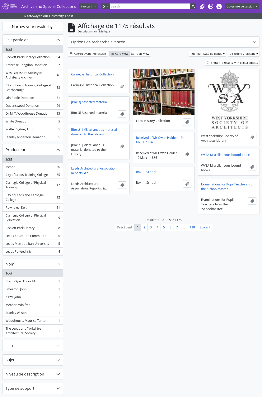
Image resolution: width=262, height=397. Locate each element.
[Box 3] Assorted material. (89, 102)
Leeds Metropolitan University (32, 245)
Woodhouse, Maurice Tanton (32, 321)
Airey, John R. (32, 298)
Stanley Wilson (32, 314)
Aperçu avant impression (89, 53)
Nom (10, 264)
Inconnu (32, 168)
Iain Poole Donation (32, 99)
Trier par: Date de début (206, 53)
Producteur (16, 149)
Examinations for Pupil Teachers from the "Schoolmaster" (228, 186)
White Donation (32, 122)
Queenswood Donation (32, 106)
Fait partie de (17, 39)
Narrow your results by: (33, 26)
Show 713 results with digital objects (234, 63)
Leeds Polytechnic (32, 252)
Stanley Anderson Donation (32, 138)
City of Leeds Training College (32, 176)
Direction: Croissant (243, 53)
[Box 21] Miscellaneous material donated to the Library (94, 131)
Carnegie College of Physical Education (32, 217)
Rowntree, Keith (32, 208)
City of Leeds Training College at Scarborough (32, 87)
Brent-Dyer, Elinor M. (32, 282)
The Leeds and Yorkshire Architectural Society (32, 330)
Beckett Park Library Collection (32, 58)
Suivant (205, 227)
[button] (202, 6)
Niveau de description (25, 374)
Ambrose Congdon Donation (32, 66)
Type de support (20, 388)
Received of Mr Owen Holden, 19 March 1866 (159, 140)
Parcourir (87, 6)
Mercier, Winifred (32, 306)
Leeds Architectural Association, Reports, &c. (94, 170)
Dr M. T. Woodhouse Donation (32, 114)
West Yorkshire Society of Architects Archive (32, 75)
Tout (9, 49)
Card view (121, 53)
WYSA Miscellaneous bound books (225, 155)
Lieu (9, 345)
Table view (142, 53)
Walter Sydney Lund (32, 130)
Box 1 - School (146, 172)
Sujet (10, 359)
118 (192, 227)
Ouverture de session (241, 6)
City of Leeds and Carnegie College (32, 197)
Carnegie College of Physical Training (32, 184)
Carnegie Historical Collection (92, 74)
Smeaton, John (32, 290)
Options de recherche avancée (98, 42)
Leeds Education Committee (32, 237)
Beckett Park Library (32, 229)
